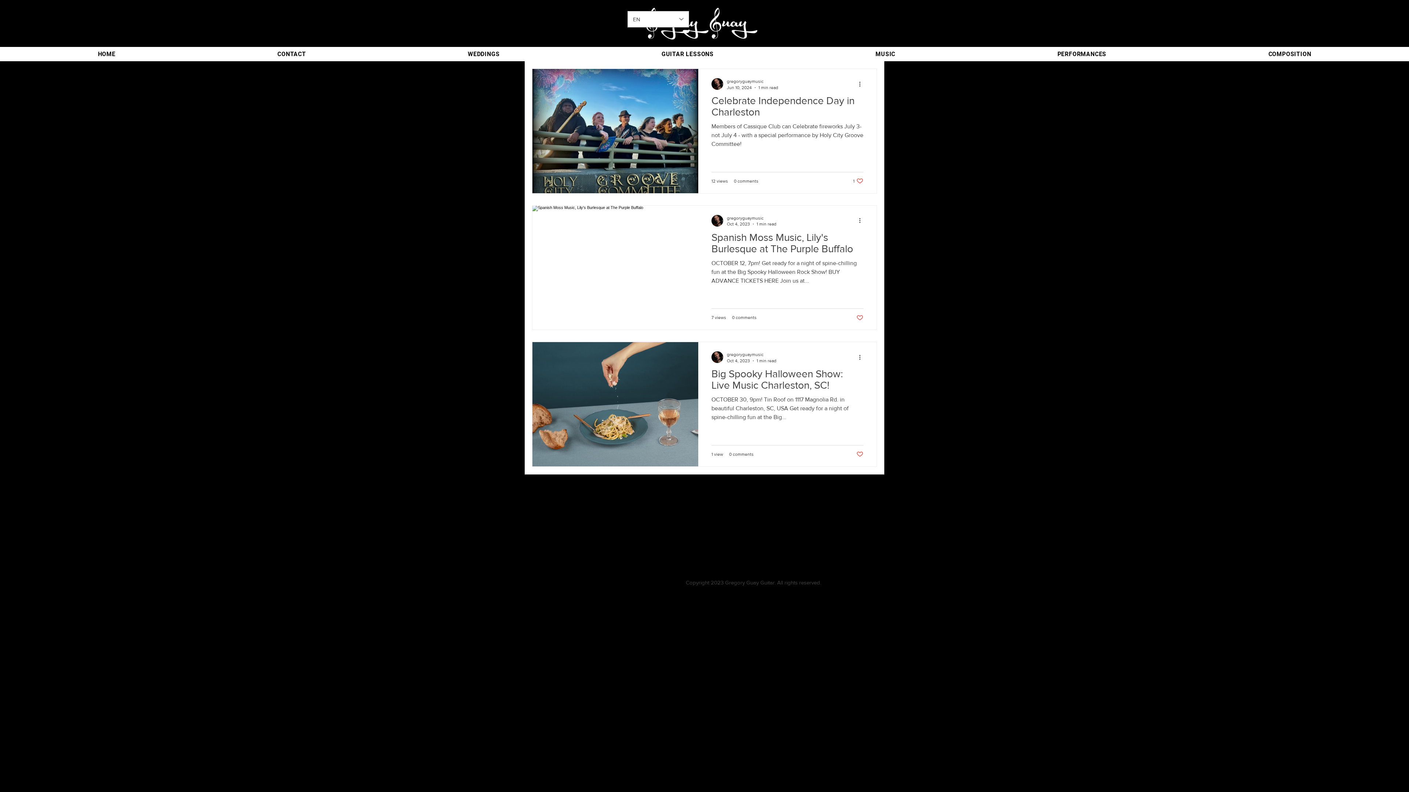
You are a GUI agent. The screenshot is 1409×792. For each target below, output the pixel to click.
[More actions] (862, 84)
